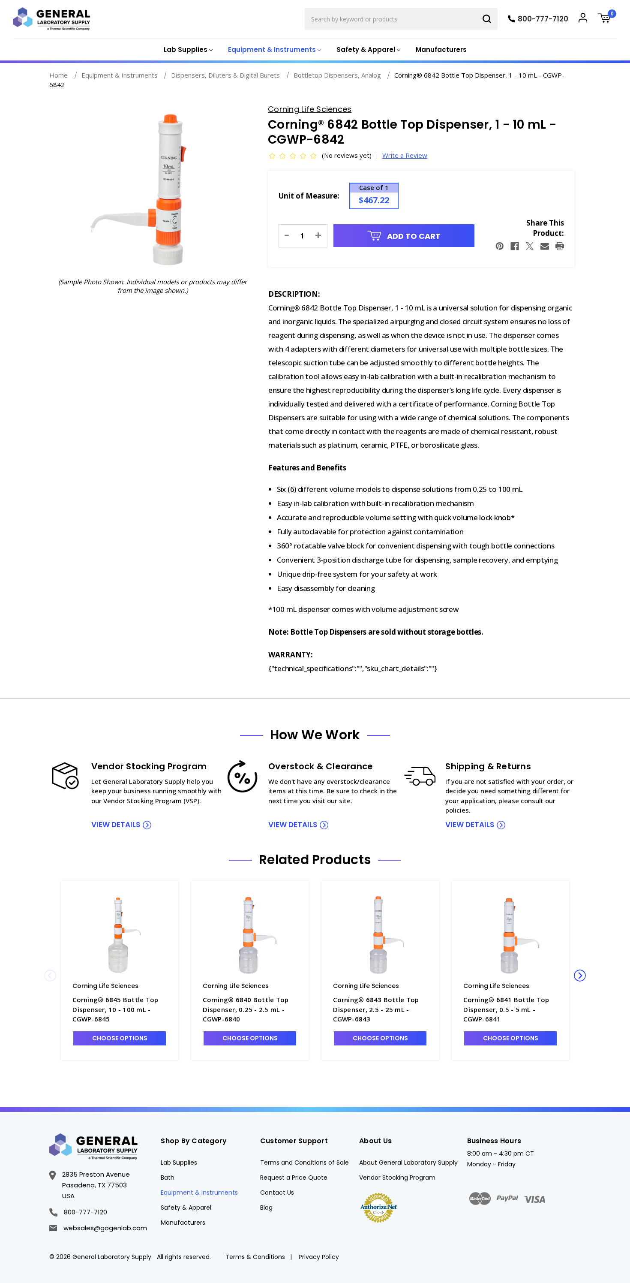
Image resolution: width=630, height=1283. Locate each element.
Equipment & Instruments (199, 1192)
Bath (167, 1177)
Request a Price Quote (293, 1177)
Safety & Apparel (186, 1207)
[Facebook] (514, 246)
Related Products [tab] (315, 860)
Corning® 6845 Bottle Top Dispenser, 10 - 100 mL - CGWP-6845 (115, 1009)
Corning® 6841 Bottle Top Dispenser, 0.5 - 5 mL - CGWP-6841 (506, 1009)
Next (579, 975)
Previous (50, 975)
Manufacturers (441, 49)
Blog (266, 1207)
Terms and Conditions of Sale (304, 1162)
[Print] (559, 246)
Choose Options (119, 1038)
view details (115, 824)
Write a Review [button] (404, 155)
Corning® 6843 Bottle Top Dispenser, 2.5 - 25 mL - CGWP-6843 (376, 1009)
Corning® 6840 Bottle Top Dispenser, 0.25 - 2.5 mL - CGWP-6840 (245, 1009)
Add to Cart (413, 236)
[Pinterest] (499, 246)
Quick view (120, 935)
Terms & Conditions (255, 1257)
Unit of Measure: (309, 196)
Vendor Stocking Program (397, 1177)
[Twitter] (529, 246)
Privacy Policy (319, 1257)
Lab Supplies (179, 1162)
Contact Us (277, 1192)
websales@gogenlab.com (105, 1227)
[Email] (544, 246)
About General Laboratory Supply (408, 1162)
